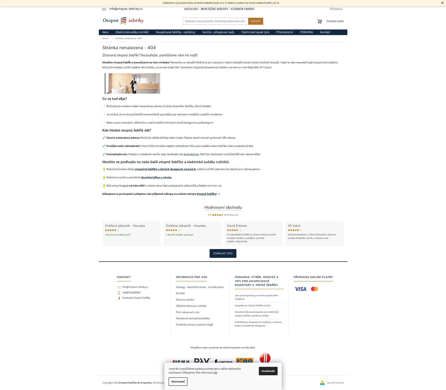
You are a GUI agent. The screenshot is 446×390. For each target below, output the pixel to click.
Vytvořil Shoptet (335, 383)
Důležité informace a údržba (191, 306)
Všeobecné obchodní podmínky (193, 318)
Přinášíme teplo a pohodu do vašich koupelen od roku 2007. (223, 347)
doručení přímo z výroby (156, 177)
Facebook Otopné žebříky (136, 298)
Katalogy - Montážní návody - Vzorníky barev (219, 9)
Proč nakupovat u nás (187, 312)
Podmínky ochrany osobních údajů (194, 325)
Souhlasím (268, 371)
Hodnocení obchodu (223, 207)
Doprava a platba (185, 300)
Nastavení (178, 382)
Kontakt (180, 293)
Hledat (255, 21)
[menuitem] (105, 32)
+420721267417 (131, 293)
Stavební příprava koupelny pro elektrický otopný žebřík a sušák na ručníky (257, 313)
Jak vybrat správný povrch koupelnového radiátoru (256, 297)
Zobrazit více (223, 253)
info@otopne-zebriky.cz (135, 287)
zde (215, 373)
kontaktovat (191, 154)
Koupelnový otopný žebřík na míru (253, 305)
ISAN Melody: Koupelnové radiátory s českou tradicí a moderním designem (258, 324)
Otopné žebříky (206, 194)
